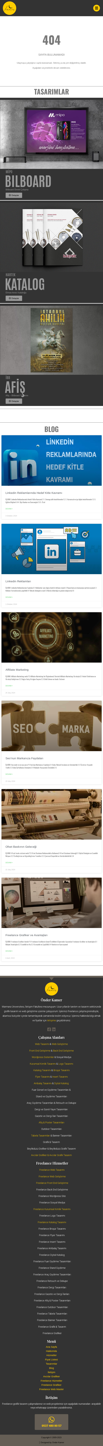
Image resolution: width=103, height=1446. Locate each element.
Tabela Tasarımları (40, 1135)
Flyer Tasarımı (42, 1076)
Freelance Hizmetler (51, 1380)
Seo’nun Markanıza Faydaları (24, 758)
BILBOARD (28, 180)
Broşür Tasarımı (61, 1070)
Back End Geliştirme (63, 1050)
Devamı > (9, 509)
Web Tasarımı (42, 1044)
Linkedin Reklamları (18, 581)
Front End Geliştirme (39, 1050)
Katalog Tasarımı (42, 1070)
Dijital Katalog (61, 1083)
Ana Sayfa (51, 1347)
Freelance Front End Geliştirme (52, 1183)
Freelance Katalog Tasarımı (52, 1222)
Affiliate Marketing (17, 669)
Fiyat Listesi (51, 1359)
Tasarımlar (51, 1363)
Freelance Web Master (51, 1389)
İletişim (51, 1372)
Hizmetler (51, 1355)
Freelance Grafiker (51, 1385)
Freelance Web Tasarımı (52, 1169)
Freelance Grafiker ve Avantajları (26, 935)
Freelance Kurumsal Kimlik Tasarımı (51, 1209)
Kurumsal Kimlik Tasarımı (43, 1063)
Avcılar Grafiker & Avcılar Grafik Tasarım (51, 1155)
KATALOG (25, 283)
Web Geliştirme (60, 1044)
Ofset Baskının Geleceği (21, 846)
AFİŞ (15, 386)
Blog (51, 1368)
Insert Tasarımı (60, 1076)
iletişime (51, 1020)
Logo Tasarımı (65, 1063)
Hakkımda (51, 1351)
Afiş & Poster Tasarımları (51, 1122)
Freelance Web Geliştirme (52, 1176)
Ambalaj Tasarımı (43, 1083)
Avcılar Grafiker (51, 1376)
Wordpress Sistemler (43, 1057)
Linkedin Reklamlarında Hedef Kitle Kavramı (33, 492)
